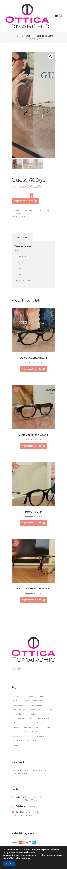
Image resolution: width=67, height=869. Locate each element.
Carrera (16, 701)
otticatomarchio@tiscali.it (25, 815)
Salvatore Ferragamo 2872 (33, 588)
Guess (18, 213)
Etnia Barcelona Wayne (33, 434)
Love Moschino (43, 718)
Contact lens (37, 701)
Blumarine (17, 696)
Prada (15, 736)
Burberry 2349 (34, 511)
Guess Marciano (19, 714)
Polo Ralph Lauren (39, 732)
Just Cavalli (34, 714)
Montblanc (27, 727)
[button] (50, 56)
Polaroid (16, 732)
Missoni (16, 727)
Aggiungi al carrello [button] (31, 369)
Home (17, 36)
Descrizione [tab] (22, 237)
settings (26, 858)
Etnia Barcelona (19, 709)
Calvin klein (41, 696)
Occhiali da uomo (44, 36)
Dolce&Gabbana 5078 (33, 357)
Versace (44, 740)
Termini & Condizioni (22, 773)
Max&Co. (30, 723)
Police (26, 732)
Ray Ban (25, 736)
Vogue (15, 745)
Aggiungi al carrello (23, 201)
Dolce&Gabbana (19, 705)
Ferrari (32, 709)
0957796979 (30, 806)
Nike (48, 727)
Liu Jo (31, 718)
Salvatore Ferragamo (21, 740)
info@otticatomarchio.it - (31, 812)
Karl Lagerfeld (19, 718)
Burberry (29, 696)
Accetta (9, 864)
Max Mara (41, 723)
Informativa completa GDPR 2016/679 (30, 770)
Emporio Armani (36, 705)
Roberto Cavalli (38, 736)
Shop (28, 36)
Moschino (38, 727)
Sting (35, 740)
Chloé (26, 701)
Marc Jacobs (17, 723)
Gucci (41, 709)
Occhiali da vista (42, 210)
